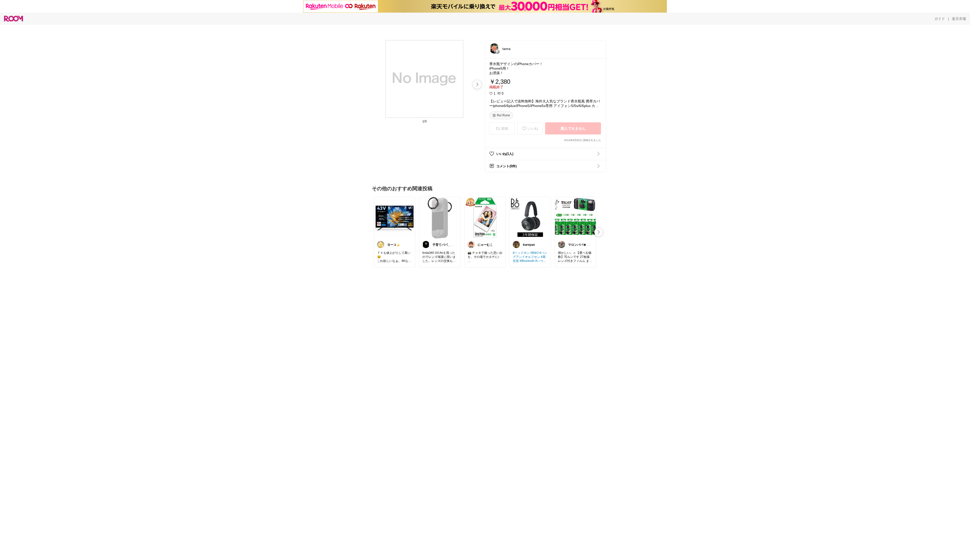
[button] (494, 48)
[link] (394, 217)
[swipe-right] (477, 84)
